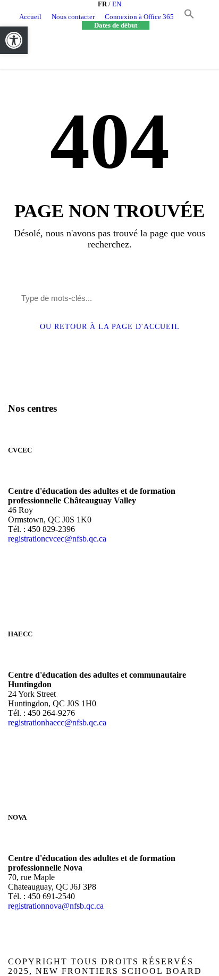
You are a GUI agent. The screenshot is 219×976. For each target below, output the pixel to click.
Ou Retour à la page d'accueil (110, 327)
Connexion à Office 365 (139, 17)
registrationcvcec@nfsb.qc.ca (57, 538)
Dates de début (115, 25)
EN (116, 4)
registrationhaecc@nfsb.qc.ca (57, 722)
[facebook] (197, 17)
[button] (189, 17)
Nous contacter (73, 17)
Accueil (30, 17)
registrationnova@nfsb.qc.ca (56, 905)
